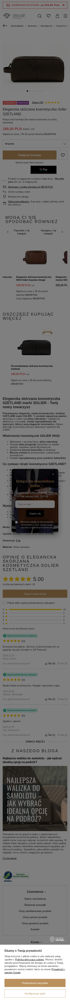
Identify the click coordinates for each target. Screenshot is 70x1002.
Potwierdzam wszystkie (35, 983)
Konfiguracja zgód (35, 993)
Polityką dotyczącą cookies (29, 959)
